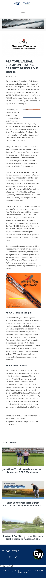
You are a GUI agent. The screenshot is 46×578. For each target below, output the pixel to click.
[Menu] (23, 12)
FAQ (4, 571)
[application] (23, 290)
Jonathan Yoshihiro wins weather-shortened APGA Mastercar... (23, 470)
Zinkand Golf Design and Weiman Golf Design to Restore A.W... (23, 537)
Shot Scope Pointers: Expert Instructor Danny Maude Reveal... (23, 504)
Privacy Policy (13, 571)
